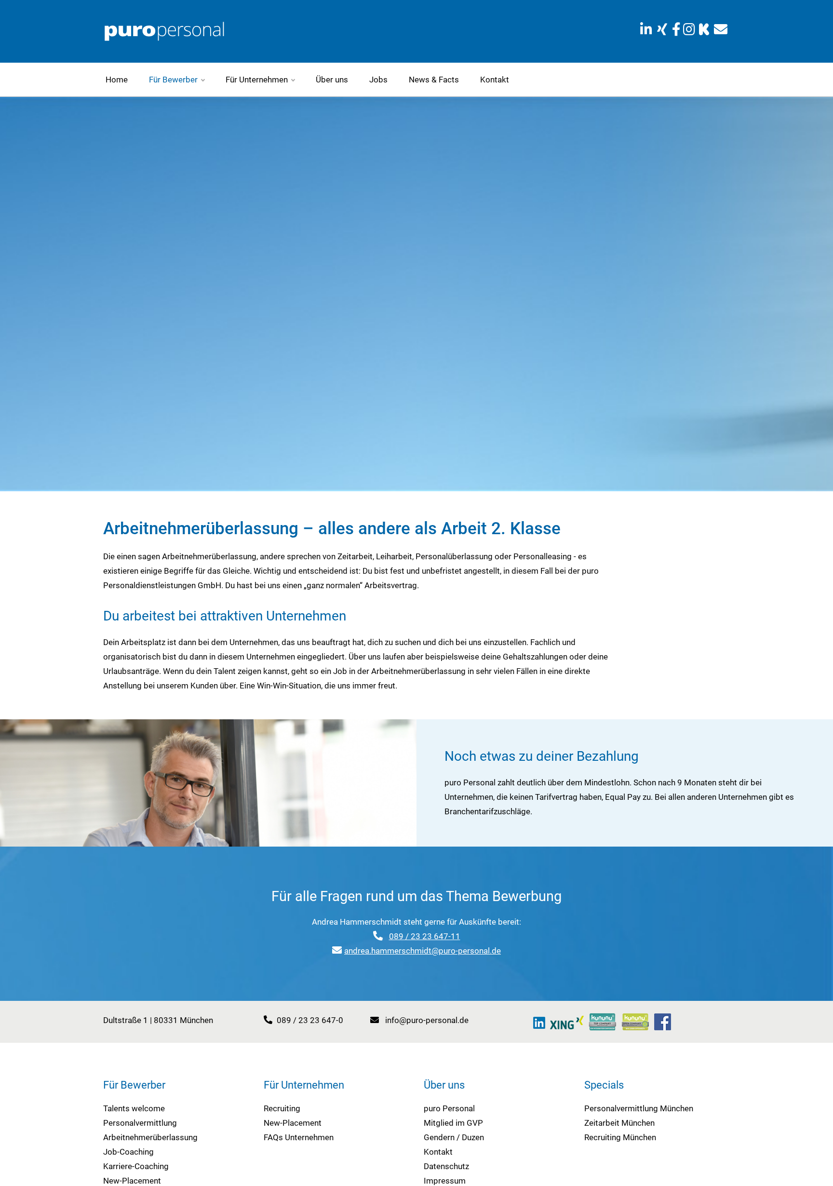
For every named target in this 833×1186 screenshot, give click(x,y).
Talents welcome (134, 1108)
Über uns (332, 79)
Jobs (378, 79)
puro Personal (449, 1108)
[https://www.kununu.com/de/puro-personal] (704, 30)
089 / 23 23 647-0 (310, 1020)
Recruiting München (620, 1137)
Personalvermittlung (140, 1123)
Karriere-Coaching (136, 1166)
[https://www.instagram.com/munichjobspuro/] (690, 30)
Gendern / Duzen (454, 1137)
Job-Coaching (128, 1152)
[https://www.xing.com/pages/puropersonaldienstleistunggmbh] (662, 30)
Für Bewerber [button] (173, 79)
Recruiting (282, 1108)
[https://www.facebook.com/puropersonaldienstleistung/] (676, 30)
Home (117, 79)
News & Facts (434, 79)
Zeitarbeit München (619, 1123)
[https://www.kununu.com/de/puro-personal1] (602, 1022)
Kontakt (494, 79)
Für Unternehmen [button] (257, 79)
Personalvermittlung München (638, 1108)
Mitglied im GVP (453, 1123)
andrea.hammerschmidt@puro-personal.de (422, 951)
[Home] (164, 30)
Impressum (445, 1181)
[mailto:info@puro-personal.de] (721, 30)
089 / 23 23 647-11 (424, 936)
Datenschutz (446, 1166)
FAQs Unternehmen (299, 1137)
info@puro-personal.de (427, 1020)
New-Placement (132, 1181)
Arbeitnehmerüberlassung (150, 1137)
